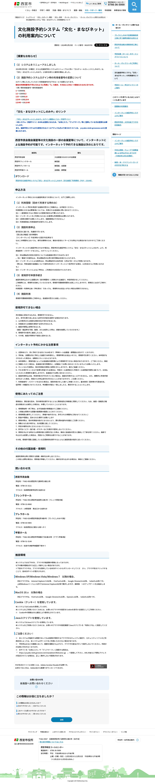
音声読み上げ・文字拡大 (48, 2)
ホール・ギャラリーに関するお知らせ (93, 17)
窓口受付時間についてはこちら (51, 742)
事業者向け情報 (120, 10)
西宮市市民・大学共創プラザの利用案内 (126, 123)
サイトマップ (32, 732)
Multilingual (64, 2)
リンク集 (124, 732)
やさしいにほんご (77, 2)
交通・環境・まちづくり (62, 10)
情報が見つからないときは (128, 175)
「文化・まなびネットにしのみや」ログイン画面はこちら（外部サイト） (43, 119)
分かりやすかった (24, 706)
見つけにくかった (39, 714)
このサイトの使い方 (59, 732)
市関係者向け (44, 732)
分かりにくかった (39, 706)
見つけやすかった (24, 714)
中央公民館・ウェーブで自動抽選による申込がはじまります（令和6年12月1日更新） (126, 153)
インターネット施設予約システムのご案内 (126, 114)
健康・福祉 (78, 10)
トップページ (30, 17)
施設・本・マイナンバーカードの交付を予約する (126, 163)
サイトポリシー (94, 732)
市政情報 (108, 10)
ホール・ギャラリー (71, 17)
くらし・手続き (31, 10)
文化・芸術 (58, 17)
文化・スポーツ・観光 (93, 10)
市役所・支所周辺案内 (125, 740)
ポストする (103, 45)
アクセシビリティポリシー (77, 732)
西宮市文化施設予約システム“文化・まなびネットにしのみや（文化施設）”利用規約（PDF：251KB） (54, 180)
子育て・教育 (45, 10)
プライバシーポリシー (110, 732)
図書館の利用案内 (121, 106)
